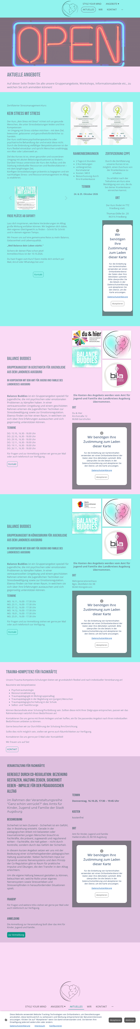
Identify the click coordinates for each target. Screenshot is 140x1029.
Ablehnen (130, 1020)
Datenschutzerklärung (117, 296)
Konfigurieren (55, 1026)
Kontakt (38, 274)
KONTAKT (12, 749)
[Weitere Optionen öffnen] (122, 9)
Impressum (40, 1026)
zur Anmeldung (16, 934)
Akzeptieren (117, 303)
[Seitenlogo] (70, 9)
